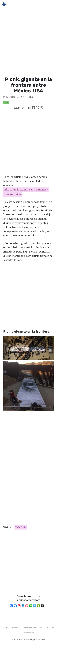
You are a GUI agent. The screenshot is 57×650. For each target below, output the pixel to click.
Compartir (52, 102)
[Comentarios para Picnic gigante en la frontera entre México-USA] (48, 102)
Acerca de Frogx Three (33, 627)
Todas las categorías (11, 627)
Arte (6, 102)
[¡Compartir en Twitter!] (37, 108)
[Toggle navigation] (51, 4)
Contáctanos (29, 632)
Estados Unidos (12, 194)
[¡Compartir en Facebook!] (33, 108)
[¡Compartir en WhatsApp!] (42, 108)
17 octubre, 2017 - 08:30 (20, 97)
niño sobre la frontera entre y (25, 189)
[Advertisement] (28, 42)
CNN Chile (21, 527)
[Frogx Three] (4, 4)
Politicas (50, 627)
